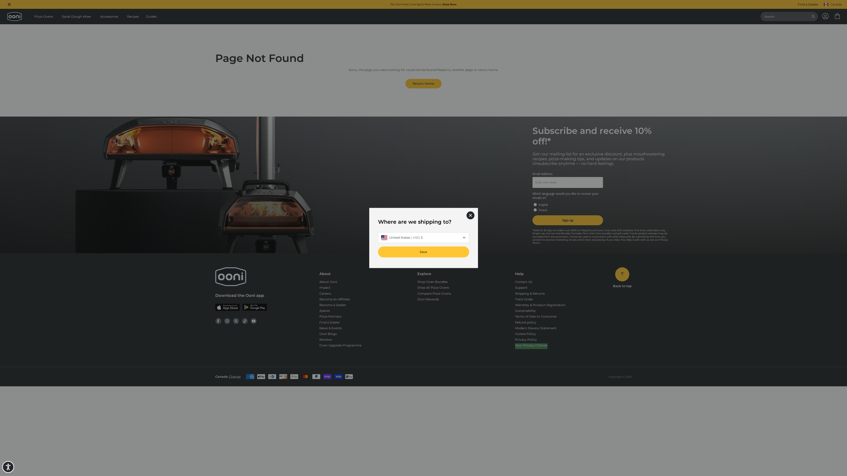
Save (423, 252)
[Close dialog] (470, 215)
